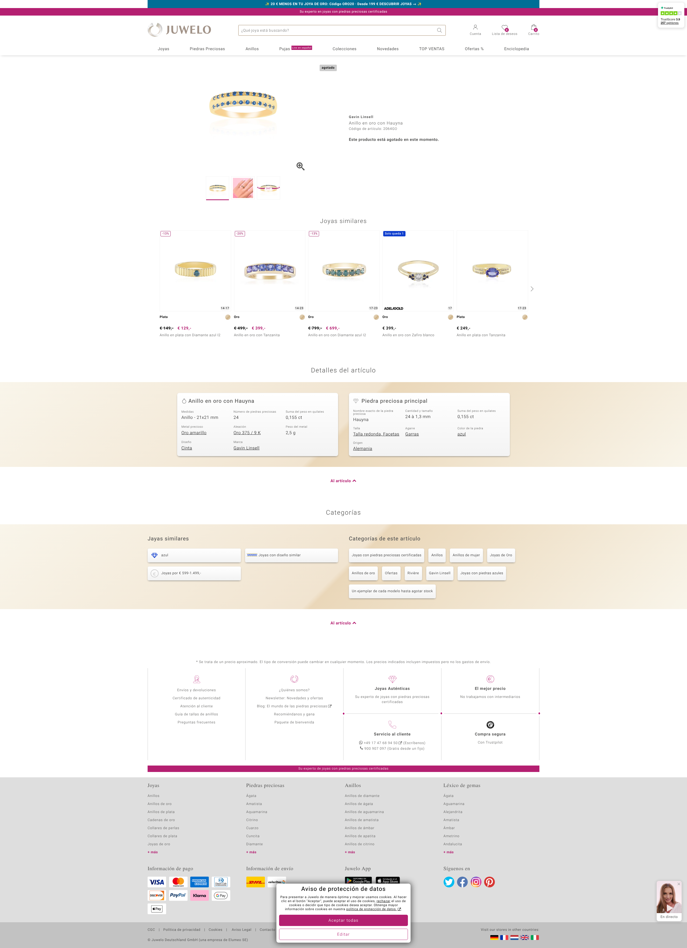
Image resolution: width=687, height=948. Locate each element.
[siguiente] (531, 288)
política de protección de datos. (371, 909)
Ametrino (452, 836)
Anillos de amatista (362, 820)
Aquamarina (257, 812)
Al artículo (341, 481)
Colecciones (345, 49)
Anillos (252, 49)
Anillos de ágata (359, 804)
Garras (412, 434)
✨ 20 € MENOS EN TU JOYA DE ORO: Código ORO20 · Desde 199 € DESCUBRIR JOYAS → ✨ (343, 4)
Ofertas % (474, 49)
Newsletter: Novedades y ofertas (294, 698)
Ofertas (391, 573)
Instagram (476, 882)
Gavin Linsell (246, 448)
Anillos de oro (363, 573)
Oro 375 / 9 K (247, 433)
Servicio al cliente (392, 734)
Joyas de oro (159, 844)
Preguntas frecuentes (196, 722)
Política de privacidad (181, 930)
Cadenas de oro (161, 820)
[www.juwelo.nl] (514, 937)
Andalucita (453, 844)
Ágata (251, 796)
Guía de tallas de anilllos (196, 714)
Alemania (362, 448)
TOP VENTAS (431, 49)
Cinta (186, 448)
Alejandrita (453, 812)
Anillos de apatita (360, 836)
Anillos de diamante (362, 796)
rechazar (383, 901)
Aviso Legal (241, 930)
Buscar (440, 30)
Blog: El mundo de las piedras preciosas (292, 706)
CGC (151, 930)
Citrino (252, 820)
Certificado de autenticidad (197, 698)
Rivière (413, 573)
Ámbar (449, 828)
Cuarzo (252, 828)
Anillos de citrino (360, 844)
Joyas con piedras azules (482, 573)
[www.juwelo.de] (494, 937)
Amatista (254, 804)
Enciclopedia (516, 49)
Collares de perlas (163, 828)
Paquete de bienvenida (294, 722)
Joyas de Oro (501, 555)
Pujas (295, 49)
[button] (476, 30)
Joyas (163, 49)
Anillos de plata (161, 812)
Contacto (267, 930)
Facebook (462, 882)
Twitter (449, 882)
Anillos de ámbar (359, 828)
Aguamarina (454, 804)
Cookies (215, 930)
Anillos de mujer (466, 555)
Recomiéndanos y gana (294, 714)
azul (462, 434)
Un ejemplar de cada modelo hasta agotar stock (392, 591)
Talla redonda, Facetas (376, 434)
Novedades (388, 49)
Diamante (254, 844)
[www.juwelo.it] (535, 937)
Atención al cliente (196, 706)
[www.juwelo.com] (525, 937)
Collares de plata (162, 836)
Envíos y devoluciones (196, 690)
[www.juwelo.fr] (504, 937)
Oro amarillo (194, 433)
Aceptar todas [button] (343, 921)
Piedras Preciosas (207, 49)
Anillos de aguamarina (364, 812)
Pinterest (489, 882)
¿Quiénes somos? (294, 690)
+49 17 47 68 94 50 (381, 743)
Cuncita (253, 836)
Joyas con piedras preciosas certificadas (386, 555)
